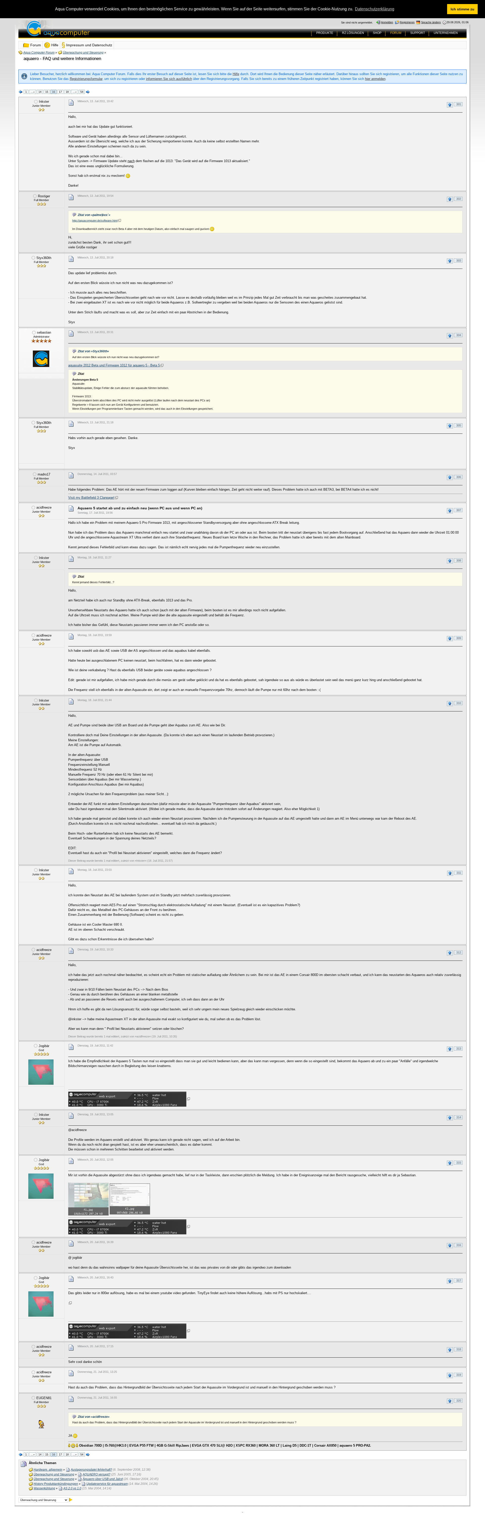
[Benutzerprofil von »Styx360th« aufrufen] (41, 284)
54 (81, 91)
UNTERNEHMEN (446, 33)
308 (458, 560)
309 (458, 638)
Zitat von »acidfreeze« (94, 1417)
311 (459, 872)
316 (458, 1245)
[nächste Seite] (88, 92)
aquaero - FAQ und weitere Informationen (62, 58)
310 (458, 703)
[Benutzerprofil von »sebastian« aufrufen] (41, 358)
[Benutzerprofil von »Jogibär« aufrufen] (41, 1072)
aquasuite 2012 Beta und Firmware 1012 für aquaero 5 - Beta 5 (114, 365)
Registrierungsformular (86, 79)
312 (458, 952)
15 (46, 91)
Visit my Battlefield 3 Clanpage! (91, 497)
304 (458, 335)
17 (60, 91)
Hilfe (236, 74)
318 (458, 1349)
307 (458, 510)
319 (458, 1374)
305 (458, 425)
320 (458, 1400)
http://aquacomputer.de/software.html (94, 220)
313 (458, 1048)
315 (458, 1162)
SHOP (377, 33)
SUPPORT (417, 33)
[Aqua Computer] (78, 32)
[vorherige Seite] (21, 92)
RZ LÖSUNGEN (353, 33)
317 (458, 1280)
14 (39, 91)
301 (458, 104)
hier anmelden (375, 79)
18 (67, 91)
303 (458, 260)
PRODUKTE (324, 33)
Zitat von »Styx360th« (93, 351)
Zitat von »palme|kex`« (94, 215)
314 (458, 1117)
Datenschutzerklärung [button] (374, 9)
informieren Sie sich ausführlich (169, 79)
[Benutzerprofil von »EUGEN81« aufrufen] (41, 1424)
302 (458, 198)
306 (458, 477)
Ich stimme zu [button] (462, 9)
